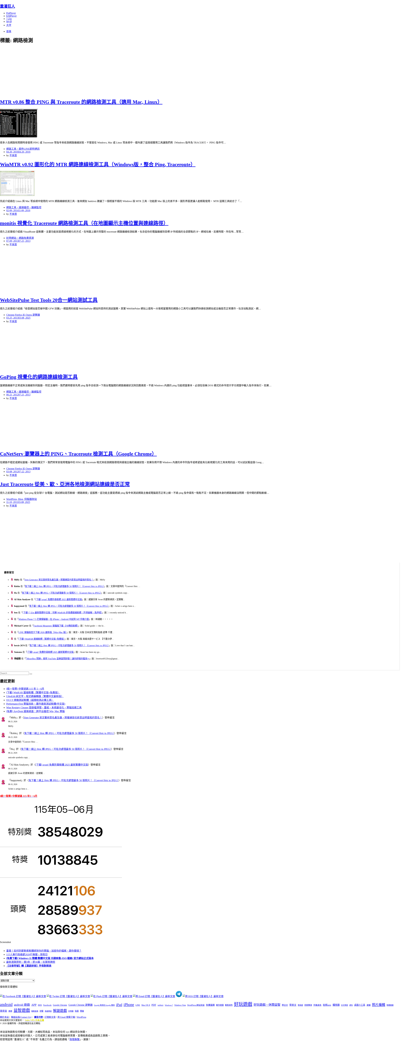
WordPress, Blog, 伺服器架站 (21, 499)
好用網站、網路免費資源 (20, 238)
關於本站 (4, 1017)
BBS (40, 1005)
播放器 (336, 1005)
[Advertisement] (56, 70)
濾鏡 (369, 1005)
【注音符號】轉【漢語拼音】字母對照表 (28, 965)
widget (160, 1005)
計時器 (70, 1011)
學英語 (300, 1005)
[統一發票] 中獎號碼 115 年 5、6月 (25, 688)
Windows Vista (180, 1005)
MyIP (9, 21)
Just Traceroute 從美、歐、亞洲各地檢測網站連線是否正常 (65, 484)
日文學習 (344, 1005)
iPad (119, 1005)
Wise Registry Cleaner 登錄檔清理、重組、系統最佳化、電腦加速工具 (44, 707)
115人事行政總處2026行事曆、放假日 (27, 954)
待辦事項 (308, 1005)
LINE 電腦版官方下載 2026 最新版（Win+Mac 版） (42, 632)
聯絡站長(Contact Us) (21, 1017)
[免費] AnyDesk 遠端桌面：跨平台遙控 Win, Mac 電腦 (35, 711)
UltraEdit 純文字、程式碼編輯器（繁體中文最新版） (35, 696)
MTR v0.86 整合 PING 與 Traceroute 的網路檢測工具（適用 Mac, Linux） (81, 102)
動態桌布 (229, 1005)
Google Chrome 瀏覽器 (80, 1005)
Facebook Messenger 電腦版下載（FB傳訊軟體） (56, 625)
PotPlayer (11, 13)
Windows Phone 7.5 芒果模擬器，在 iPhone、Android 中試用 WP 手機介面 (53, 619)
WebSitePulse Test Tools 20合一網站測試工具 (49, 300)
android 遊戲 (22, 1004)
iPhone (129, 1004)
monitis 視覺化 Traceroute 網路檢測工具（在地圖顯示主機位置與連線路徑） (84, 223)
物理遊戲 (390, 1005)
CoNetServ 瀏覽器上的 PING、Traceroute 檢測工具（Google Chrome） (78, 454)
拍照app (327, 1005)
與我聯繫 (75, 1039)
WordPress (81, 1017)
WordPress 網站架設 (196, 1005)
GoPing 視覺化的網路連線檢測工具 (39, 377)
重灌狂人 (7, 6)
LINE (137, 1005)
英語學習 (48, 1011)
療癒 (10, 1011)
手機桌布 (317, 1005)
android (6, 1004)
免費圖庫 (210, 1005)
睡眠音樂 (34, 1011)
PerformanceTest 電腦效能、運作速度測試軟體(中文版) (35, 703)
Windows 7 (169, 1005)
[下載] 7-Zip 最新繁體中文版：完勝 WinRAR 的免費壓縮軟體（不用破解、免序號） (62, 612)
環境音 (3, 1011)
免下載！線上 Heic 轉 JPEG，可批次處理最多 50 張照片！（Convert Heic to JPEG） (64, 586)
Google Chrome (60, 1005)
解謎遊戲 (60, 1011)
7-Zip (9, 18)
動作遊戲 (220, 1005)
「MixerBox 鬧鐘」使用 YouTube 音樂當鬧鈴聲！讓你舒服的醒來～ (57, 658)
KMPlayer (11, 16)
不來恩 (13, 155)
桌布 (351, 1005)
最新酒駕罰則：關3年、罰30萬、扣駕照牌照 (30, 962)
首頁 (8, 31)
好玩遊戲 (243, 1004)
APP (33, 1004)
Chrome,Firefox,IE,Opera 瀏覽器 (23, 314)
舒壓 (41, 1011)
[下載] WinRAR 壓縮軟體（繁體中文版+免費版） (41, 639)
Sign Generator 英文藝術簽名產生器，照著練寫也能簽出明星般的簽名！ (58, 579)
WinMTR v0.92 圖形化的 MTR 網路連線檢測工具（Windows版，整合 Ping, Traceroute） (97, 164)
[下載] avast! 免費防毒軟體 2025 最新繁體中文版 (58, 599)
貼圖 (77, 1011)
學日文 (285, 1005)
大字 (8, 25)
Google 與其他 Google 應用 (104, 1005)
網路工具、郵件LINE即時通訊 (23, 149)
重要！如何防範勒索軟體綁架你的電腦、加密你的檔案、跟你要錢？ (43, 950)
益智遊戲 (22, 1010)
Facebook (47, 1005)
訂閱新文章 (50, 1017)
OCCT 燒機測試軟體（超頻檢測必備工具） (30, 700)
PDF (153, 1005)
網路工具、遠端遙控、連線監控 (23, 207)
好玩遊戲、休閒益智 (267, 1004)
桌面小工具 (359, 1005)
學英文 (292, 1005)
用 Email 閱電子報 (66, 1017)
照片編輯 (378, 1004)
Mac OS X (145, 1005)
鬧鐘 (82, 1011)
